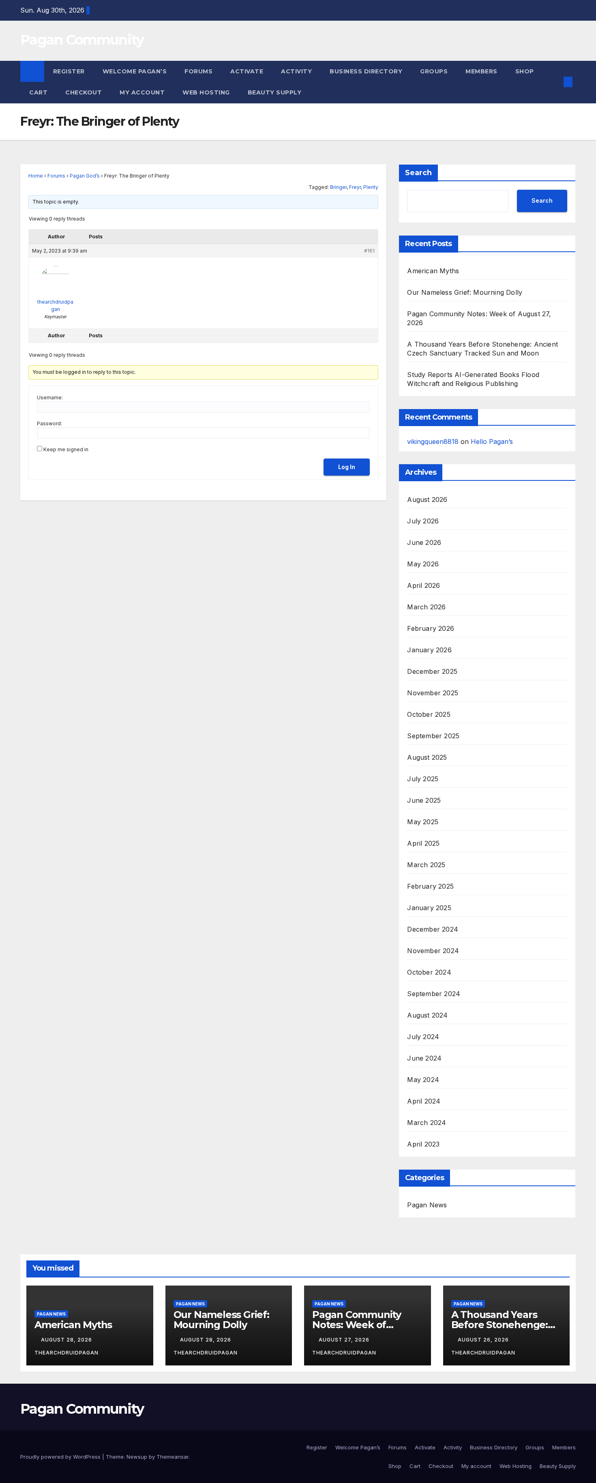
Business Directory (366, 71)
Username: (50, 397)
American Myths (433, 271)
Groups (434, 71)
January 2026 (429, 650)
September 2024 (433, 994)
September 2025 (433, 736)
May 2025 (422, 822)
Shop (524, 71)
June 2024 (424, 1058)
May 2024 (423, 1080)
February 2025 (430, 886)
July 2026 (423, 521)
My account (142, 92)
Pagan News (427, 1205)
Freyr (355, 187)
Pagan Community (82, 39)
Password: (49, 423)
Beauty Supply (275, 92)
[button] (554, 82)
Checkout (83, 92)
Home (35, 176)
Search (418, 172)
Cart (38, 92)
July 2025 (422, 779)
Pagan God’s (85, 176)
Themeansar (173, 1456)
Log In (346, 466)
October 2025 (428, 714)
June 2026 (424, 542)
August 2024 (427, 1015)
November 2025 (432, 693)
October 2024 (429, 972)
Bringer (338, 187)
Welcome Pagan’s (135, 71)
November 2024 (433, 951)
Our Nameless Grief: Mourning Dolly (464, 292)
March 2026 (426, 607)
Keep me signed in (65, 449)
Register (69, 71)
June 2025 (424, 800)
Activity (296, 71)
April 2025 (423, 843)
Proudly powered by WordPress (61, 1456)
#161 (369, 251)
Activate (246, 71)
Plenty (370, 187)
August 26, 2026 (484, 1340)
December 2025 (432, 671)
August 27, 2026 (345, 1340)
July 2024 (423, 1037)
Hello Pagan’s (492, 441)
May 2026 (423, 564)
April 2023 (423, 1144)
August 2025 (427, 757)
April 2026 (423, 585)
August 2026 (427, 499)
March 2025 (426, 865)
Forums (198, 71)
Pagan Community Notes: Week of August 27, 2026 (356, 1325)
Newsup (136, 1456)
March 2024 (426, 1123)
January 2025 (429, 908)
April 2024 (423, 1101)
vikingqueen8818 (433, 441)
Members (481, 71)
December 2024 (432, 929)
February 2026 (430, 628)
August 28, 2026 (67, 1340)
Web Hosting (206, 92)
